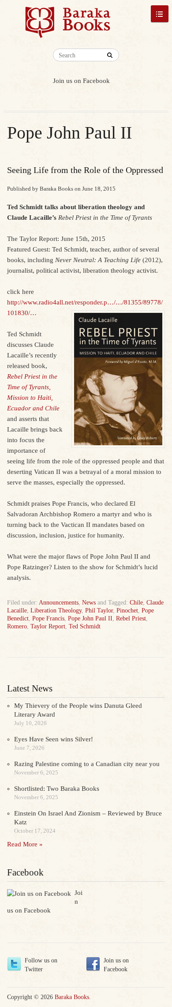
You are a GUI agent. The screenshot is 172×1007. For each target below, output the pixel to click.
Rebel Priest (131, 618)
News (89, 602)
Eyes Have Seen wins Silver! (53, 739)
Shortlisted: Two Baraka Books (56, 788)
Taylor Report (47, 626)
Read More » (25, 844)
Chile (136, 602)
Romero (17, 626)
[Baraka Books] (68, 26)
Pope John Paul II (90, 618)
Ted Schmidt (85, 626)
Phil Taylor (99, 610)
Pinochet (127, 610)
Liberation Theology (56, 610)
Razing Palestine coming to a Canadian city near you (87, 763)
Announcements (59, 602)
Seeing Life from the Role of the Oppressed (85, 170)
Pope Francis (48, 618)
